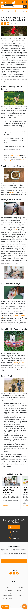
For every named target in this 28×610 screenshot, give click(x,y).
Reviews (20, 593)
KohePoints (20, 587)
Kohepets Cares (20, 590)
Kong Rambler (14, 317)
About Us (20, 585)
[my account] (5, 2)
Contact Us (7, 585)
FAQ (8, 587)
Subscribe (14, 561)
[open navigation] (2, 2)
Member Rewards (7, 595)
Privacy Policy (7, 593)
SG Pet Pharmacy (7, 598)
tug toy (16, 229)
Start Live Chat (15, 527)
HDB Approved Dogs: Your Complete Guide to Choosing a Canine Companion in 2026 (11, 490)
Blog (20, 595)
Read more (5, 505)
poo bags (11, 192)
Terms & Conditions (7, 590)
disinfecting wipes (15, 155)
